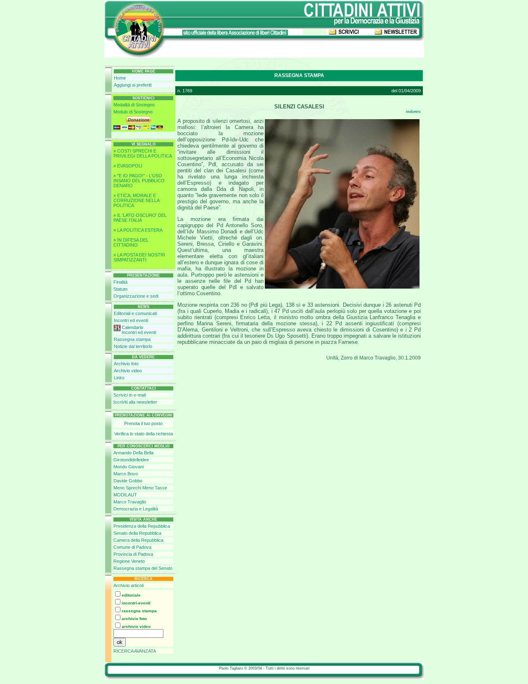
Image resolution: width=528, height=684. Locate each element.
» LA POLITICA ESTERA (138, 230)
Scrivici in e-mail (129, 395)
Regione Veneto (129, 561)
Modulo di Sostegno (133, 111)
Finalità (120, 282)
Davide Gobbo (127, 480)
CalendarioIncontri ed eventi (139, 330)
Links (119, 377)
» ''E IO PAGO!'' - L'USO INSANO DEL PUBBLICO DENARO (139, 180)
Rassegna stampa (132, 339)
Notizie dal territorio (133, 346)
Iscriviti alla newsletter (135, 402)
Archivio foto (126, 363)
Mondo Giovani (128, 466)
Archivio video (128, 370)
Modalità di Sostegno (134, 104)
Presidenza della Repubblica (141, 526)
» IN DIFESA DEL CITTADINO (130, 242)
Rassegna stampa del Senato (142, 568)
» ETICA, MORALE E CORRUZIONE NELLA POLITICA (136, 200)
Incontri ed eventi (131, 320)
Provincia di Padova (133, 554)
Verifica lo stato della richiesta (143, 433)
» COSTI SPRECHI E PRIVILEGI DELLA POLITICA (142, 153)
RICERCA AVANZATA (134, 651)
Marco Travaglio (129, 501)
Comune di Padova (132, 547)
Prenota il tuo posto (143, 423)
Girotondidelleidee (131, 459)
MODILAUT (125, 494)
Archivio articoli (128, 585)
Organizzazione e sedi (135, 296)
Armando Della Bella (133, 452)
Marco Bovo (125, 473)
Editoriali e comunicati (135, 313)
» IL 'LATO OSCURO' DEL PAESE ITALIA (140, 218)
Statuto (120, 289)
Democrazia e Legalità (135, 508)
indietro (413, 112)
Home (120, 77)
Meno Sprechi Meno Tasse (140, 487)
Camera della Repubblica (138, 540)
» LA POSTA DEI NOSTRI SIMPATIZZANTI (139, 257)
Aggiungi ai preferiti (132, 84)
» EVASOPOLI (127, 165)
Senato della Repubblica (137, 533)
